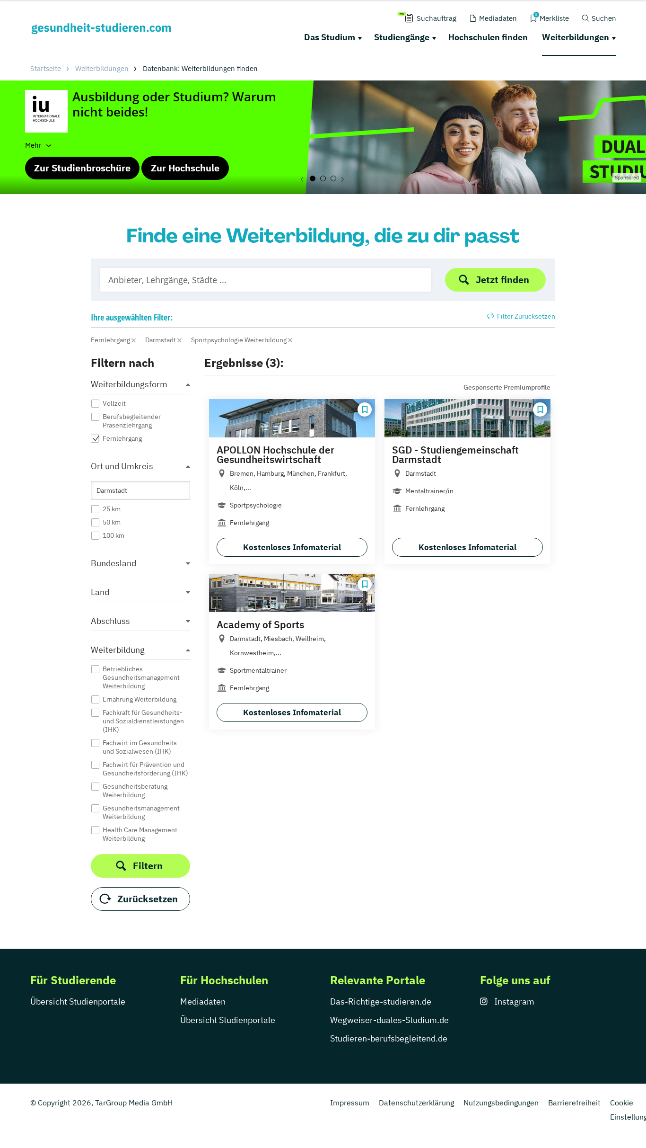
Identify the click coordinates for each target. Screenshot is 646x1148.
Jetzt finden (502, 279)
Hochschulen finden (488, 37)
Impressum (349, 1102)
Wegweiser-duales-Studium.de (389, 1020)
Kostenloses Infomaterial (292, 547)
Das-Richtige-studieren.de (380, 1001)
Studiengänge (401, 37)
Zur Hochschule (185, 167)
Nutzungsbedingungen (501, 1102)
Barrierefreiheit (574, 1102)
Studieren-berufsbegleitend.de (388, 1038)
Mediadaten (203, 1001)
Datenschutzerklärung (416, 1102)
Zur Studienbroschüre (82, 167)
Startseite (45, 68)
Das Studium (329, 37)
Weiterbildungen (575, 37)
